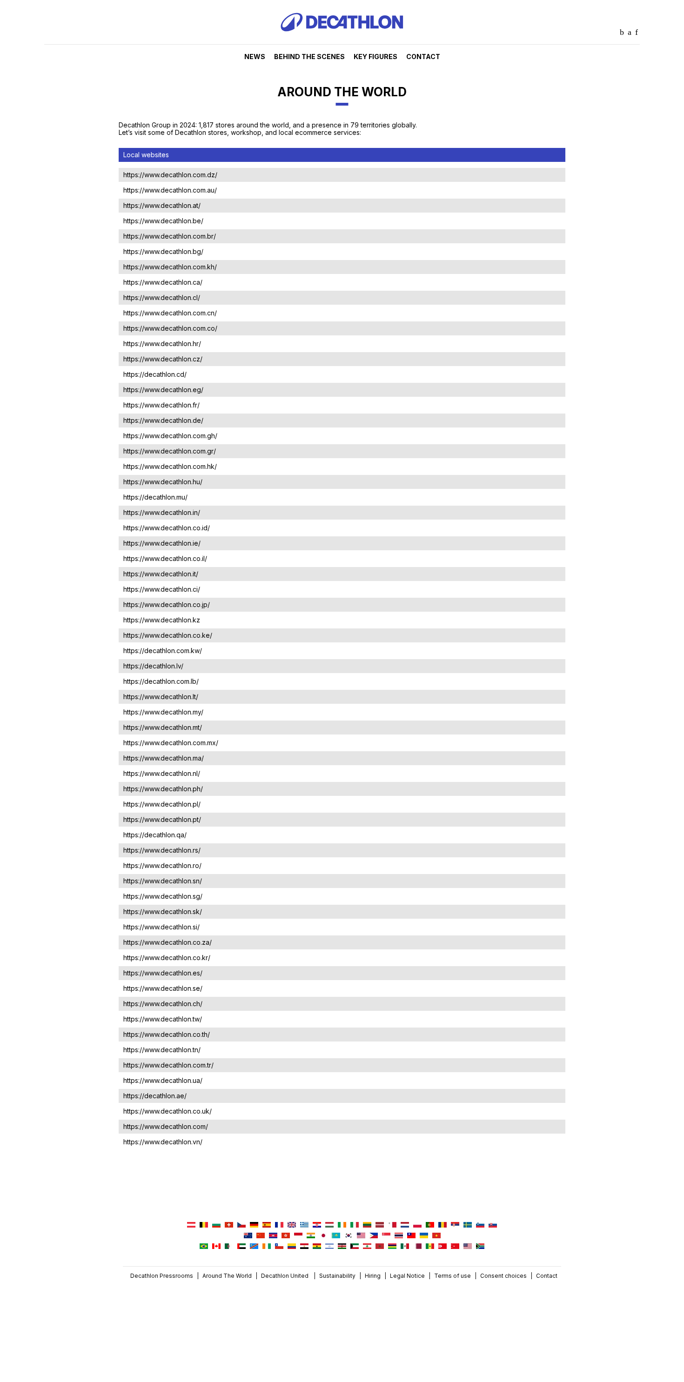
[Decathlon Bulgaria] (216, 1225)
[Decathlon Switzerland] (229, 1225)
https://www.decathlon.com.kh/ (170, 267)
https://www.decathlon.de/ (163, 420)
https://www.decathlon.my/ (163, 712)
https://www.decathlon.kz (161, 620)
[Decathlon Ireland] (342, 1225)
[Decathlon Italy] (354, 1225)
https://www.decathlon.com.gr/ (169, 451)
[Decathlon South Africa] (480, 1247)
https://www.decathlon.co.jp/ (166, 604)
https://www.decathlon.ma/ (163, 758)
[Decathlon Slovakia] (492, 1225)
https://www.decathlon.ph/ (163, 789)
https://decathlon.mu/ (155, 497)
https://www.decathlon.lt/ (160, 697)
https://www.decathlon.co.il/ (165, 558)
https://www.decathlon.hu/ (162, 482)
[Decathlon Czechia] (241, 1225)
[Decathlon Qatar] (417, 1247)
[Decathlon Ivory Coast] (266, 1247)
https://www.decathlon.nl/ (161, 773)
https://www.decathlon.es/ (162, 973)
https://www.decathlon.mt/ (162, 727)
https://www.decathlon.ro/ (162, 865)
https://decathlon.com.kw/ (162, 650)
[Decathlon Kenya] (342, 1247)
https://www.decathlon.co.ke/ (167, 635)
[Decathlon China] (260, 1236)
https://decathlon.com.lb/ (161, 681)
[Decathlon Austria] (191, 1225)
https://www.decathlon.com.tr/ (168, 1065)
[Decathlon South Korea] (348, 1236)
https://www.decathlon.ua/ (162, 1080)
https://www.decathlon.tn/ (162, 1050)
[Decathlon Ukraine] (424, 1236)
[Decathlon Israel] (329, 1247)
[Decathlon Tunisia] (442, 1247)
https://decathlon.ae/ (155, 1096)
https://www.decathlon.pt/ (162, 819)
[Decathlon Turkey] (455, 1247)
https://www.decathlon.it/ (160, 574)
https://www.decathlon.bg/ (163, 251)
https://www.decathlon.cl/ (161, 297)
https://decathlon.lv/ (153, 666)
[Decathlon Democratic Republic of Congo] (254, 1247)
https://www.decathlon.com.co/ (170, 328)
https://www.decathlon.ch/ (162, 1004)
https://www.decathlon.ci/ (161, 589)
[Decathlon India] (310, 1236)
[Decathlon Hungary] (329, 1225)
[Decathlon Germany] (254, 1225)
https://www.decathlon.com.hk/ (170, 466)
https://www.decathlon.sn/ (162, 881)
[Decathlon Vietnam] (436, 1236)
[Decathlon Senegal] (430, 1247)
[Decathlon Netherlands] (404, 1225)
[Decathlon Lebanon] (367, 1247)
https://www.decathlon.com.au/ (170, 190)
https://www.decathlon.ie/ (162, 543)
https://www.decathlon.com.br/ (169, 236)
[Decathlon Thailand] (398, 1236)
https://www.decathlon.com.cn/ (170, 313)
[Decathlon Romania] (442, 1225)
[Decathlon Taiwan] (411, 1236)
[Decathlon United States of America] (467, 1247)
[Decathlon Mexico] (404, 1247)
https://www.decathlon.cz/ (162, 359)
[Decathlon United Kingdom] (291, 1225)
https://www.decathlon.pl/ (162, 804)
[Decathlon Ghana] (317, 1247)
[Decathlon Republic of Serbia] (455, 1225)
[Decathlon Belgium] (203, 1225)
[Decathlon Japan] (323, 1236)
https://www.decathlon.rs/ (162, 850)
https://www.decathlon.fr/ (161, 405)
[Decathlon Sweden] (467, 1225)
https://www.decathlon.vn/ (162, 1142)
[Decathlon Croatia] (317, 1225)
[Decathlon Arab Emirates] (241, 1247)
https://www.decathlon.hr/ (162, 343)
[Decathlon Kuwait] (354, 1247)
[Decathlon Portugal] (430, 1225)
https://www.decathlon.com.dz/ (170, 175)
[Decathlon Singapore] (386, 1236)
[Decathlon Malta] (392, 1225)
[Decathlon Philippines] (373, 1236)
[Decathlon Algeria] (229, 1247)
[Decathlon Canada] (216, 1247)
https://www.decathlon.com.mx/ (170, 743)
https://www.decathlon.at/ (162, 205)
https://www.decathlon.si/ (161, 927)
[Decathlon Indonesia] (298, 1236)
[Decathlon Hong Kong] (285, 1236)
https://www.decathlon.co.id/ (166, 528)
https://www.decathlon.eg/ (163, 390)
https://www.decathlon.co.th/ (166, 1034)
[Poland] (417, 1225)
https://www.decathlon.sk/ (162, 911)
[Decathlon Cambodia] (273, 1236)
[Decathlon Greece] (304, 1225)
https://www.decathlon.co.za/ (167, 942)
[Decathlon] (342, 42)
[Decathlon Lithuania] (367, 1225)
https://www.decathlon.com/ (165, 1126)
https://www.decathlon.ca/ (162, 282)
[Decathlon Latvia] (379, 1225)
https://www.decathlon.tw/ (162, 1019)
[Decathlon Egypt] (304, 1247)
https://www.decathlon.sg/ (162, 896)
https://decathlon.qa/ (155, 835)
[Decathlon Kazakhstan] (336, 1236)
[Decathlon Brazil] (203, 1247)
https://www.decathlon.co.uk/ (167, 1111)
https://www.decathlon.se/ (162, 988)
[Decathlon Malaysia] (361, 1236)
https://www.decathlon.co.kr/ (166, 957)
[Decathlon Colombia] (291, 1247)
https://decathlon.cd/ (155, 374)
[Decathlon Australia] (248, 1236)
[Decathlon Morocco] (379, 1247)
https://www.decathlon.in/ (161, 512)
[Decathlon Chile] (279, 1247)
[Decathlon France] (279, 1225)
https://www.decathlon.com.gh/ (170, 436)
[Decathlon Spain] (266, 1225)
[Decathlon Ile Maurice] (392, 1247)
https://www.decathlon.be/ (163, 221)
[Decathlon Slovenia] (480, 1225)
